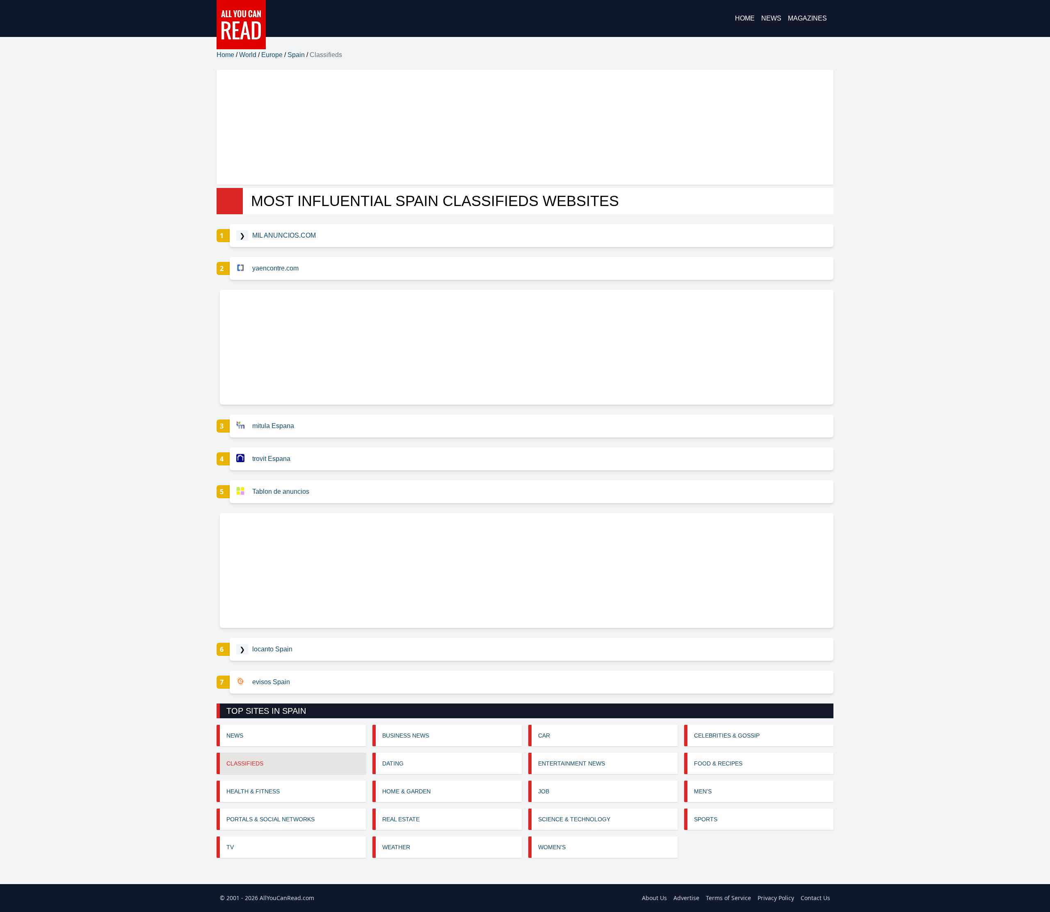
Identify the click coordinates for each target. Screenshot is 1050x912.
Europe (272, 54)
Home (745, 18)
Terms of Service (728, 898)
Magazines (807, 18)
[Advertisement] (463, 127)
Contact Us (815, 898)
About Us (654, 898)
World (247, 54)
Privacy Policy (776, 898)
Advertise (686, 898)
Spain (296, 54)
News (771, 18)
